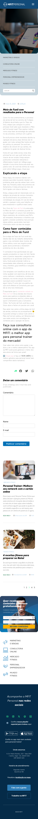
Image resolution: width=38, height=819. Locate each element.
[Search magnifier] (33, 90)
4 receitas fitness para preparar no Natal (16, 557)
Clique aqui (9, 356)
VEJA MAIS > (7, 515)
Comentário (8, 393)
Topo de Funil (18, 208)
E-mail (6, 430)
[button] (20, 371)
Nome (5, 422)
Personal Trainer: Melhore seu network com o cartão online (18, 488)
